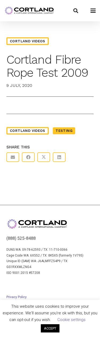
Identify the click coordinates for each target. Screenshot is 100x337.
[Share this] (28, 157)
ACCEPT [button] (50, 328)
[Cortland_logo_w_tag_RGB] (29, 10)
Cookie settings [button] (71, 319)
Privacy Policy (16, 297)
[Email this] (12, 157)
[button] (75, 10)
